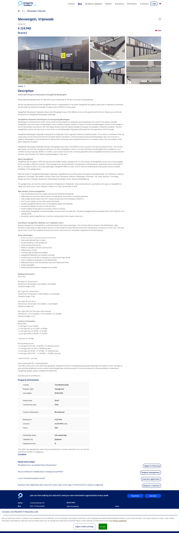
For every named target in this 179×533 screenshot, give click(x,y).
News (108, 3)
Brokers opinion (93, 3)
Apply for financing (152, 466)
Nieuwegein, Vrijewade (36, 11)
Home (71, 3)
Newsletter (135, 496)
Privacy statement (120, 521)
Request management (151, 472)
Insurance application (151, 479)
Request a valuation (151, 486)
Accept (102, 527)
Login (154, 4)
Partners (132, 3)
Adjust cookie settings (84, 527)
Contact (144, 3)
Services (119, 3)
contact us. (39, 452)
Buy (80, 3)
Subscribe (152, 496)
